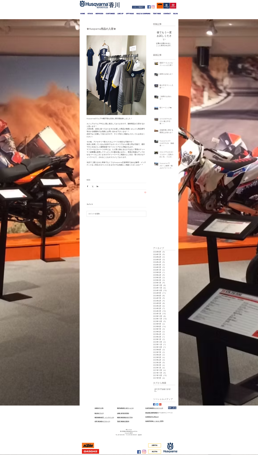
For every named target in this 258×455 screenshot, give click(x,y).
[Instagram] (153, 7)
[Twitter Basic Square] (157, 404)
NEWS (88, 180)
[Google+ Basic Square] (160, 404)
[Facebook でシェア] (87, 186)
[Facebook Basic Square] (154, 404)
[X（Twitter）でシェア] (92, 186)
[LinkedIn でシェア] (97, 186)
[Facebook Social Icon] (149, 7)
